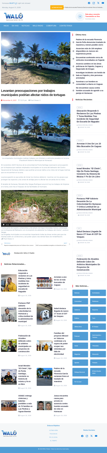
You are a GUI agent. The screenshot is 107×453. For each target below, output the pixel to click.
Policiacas (80, 140)
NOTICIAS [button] (25, 26)
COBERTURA (51, 26)
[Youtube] (102, 3)
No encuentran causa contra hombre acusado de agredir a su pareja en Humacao (89, 90)
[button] (34, 208)
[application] (34, 208)
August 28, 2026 (25, 295)
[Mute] (62, 225)
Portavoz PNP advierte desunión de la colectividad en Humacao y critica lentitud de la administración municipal (89, 204)
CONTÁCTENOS (65, 26)
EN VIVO (15, 26)
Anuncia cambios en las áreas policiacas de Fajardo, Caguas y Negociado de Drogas (89, 66)
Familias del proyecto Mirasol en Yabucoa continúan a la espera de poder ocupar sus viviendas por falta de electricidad (61, 343)
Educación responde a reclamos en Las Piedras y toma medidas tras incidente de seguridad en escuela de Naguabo (25, 281)
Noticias (79, 107)
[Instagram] (93, 3)
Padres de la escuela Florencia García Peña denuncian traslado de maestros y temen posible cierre (91, 42)
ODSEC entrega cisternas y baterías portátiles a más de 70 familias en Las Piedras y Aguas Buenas (25, 404)
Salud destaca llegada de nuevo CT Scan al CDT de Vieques (89, 234)
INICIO (6, 26)
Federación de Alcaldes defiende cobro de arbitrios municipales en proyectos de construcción (24, 344)
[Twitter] (98, 3)
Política (79, 195)
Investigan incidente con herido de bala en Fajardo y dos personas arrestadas (90, 75)
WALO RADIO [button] (38, 26)
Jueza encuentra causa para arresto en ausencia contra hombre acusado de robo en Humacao (61, 404)
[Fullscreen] (65, 225)
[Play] (4, 225)
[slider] (33, 224)
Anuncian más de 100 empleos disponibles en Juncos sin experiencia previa (89, 51)
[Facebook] (89, 3)
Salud (79, 228)
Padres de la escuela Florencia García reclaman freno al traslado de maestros (85, 7)
